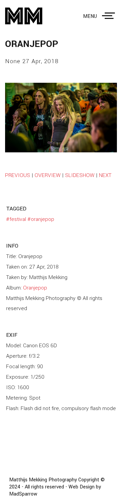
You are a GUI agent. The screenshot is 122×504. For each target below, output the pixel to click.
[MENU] (110, 16)
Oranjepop (35, 288)
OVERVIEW (48, 175)
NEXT (105, 175)
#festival (16, 219)
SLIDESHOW (80, 175)
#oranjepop (40, 219)
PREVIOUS (17, 175)
